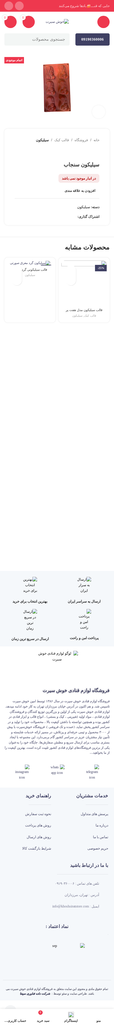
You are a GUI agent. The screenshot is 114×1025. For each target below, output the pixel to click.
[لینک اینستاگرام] (19, 5)
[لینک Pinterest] (60, 217)
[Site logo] (57, 22)
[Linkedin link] (54, 217)
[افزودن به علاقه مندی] (71, 270)
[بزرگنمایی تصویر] (98, 111)
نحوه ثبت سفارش (38, 814)
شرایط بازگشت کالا (36, 848)
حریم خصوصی (97, 848)
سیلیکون (42, 140)
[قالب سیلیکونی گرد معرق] (30, 262)
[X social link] (67, 217)
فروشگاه (81, 140)
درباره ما (102, 825)
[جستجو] (10, 39)
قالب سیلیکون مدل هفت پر (84, 310)
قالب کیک (61, 140)
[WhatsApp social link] (8, 5)
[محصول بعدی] (81, 152)
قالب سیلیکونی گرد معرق (30, 269)
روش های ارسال (39, 837)
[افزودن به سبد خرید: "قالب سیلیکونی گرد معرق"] (17, 280)
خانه (96, 140)
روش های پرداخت (38, 825)
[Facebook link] (74, 217)
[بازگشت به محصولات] (88, 152)
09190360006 (92, 39)
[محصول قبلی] (95, 152)
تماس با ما (100, 837)
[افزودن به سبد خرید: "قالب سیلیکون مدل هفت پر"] (71, 280)
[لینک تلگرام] (40, 217)
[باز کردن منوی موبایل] (103, 22)
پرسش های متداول (94, 814)
